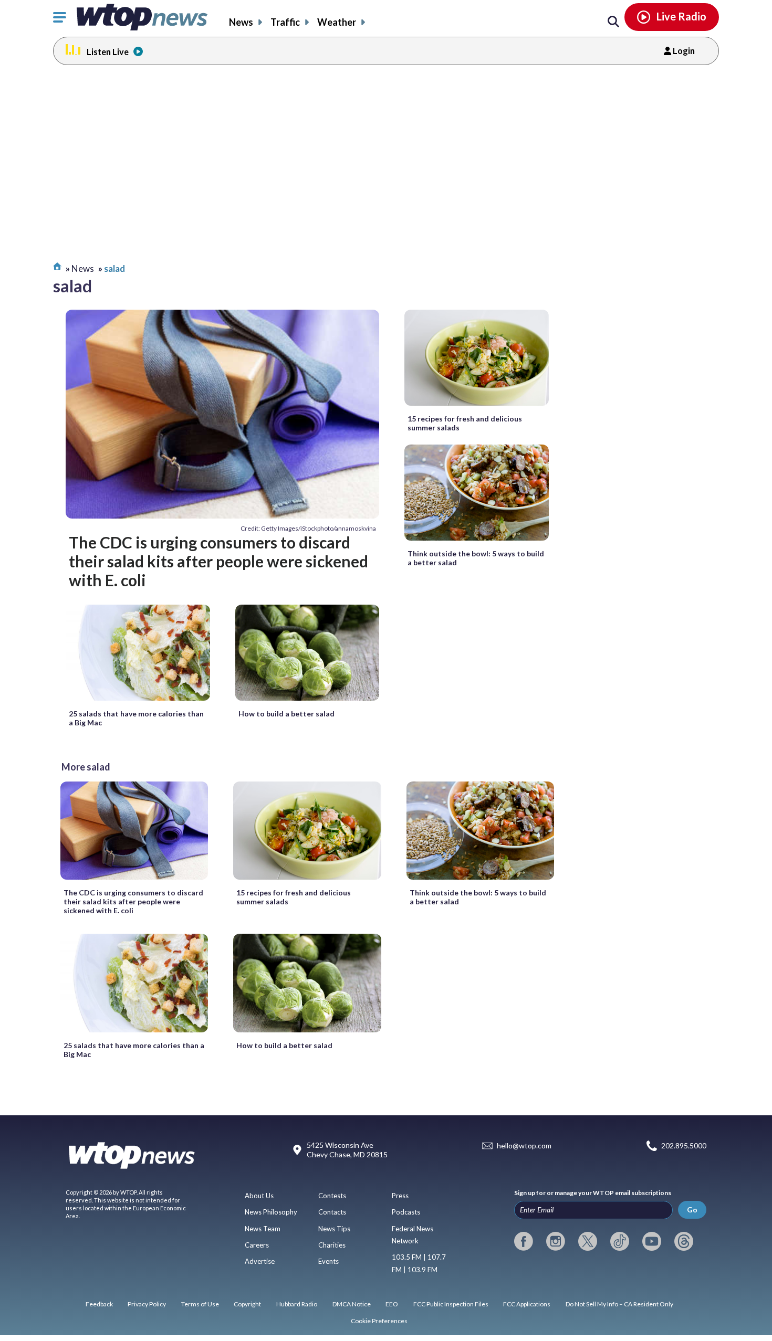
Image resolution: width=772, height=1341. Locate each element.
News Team (262, 1228)
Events (328, 1261)
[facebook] (523, 1241)
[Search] (613, 22)
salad (114, 268)
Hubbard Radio (296, 1304)
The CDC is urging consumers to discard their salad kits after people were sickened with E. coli (218, 561)
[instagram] (555, 1241)
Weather (336, 22)
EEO (391, 1304)
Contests (332, 1195)
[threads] (683, 1241)
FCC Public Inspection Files (450, 1304)
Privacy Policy (147, 1304)
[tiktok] (619, 1241)
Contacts (332, 1212)
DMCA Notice (351, 1304)
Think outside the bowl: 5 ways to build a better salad (476, 558)
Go (692, 1209)
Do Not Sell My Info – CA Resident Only (619, 1304)
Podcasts (406, 1212)
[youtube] (651, 1241)
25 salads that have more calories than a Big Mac (136, 718)
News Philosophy (271, 1212)
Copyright (247, 1304)
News (241, 22)
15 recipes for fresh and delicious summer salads (465, 423)
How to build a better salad (286, 713)
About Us (259, 1195)
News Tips (334, 1228)
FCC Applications (526, 1304)
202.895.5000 (683, 1146)
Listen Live (108, 52)
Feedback (99, 1304)
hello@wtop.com (524, 1146)
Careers (257, 1245)
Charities (332, 1245)
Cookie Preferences (379, 1321)
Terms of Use (200, 1304)
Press (400, 1195)
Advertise (260, 1261)
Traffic (285, 22)
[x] (587, 1241)
